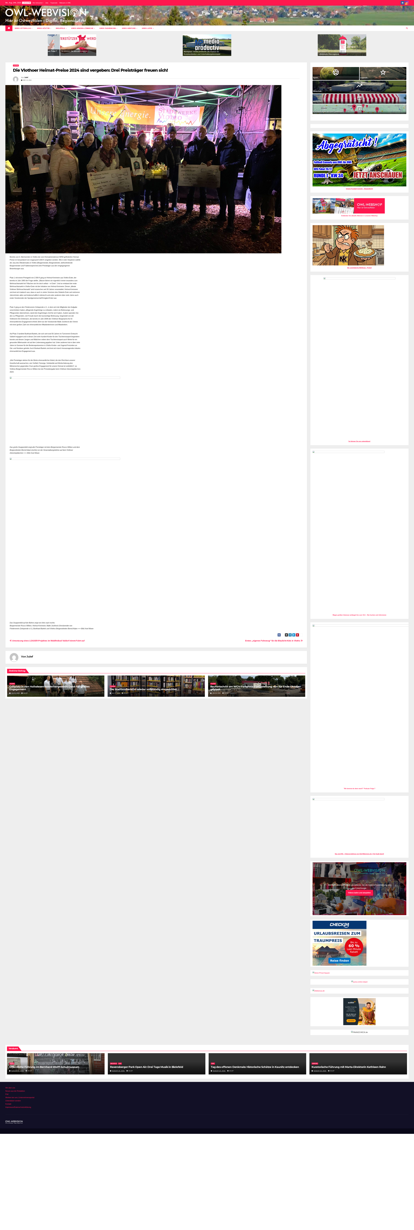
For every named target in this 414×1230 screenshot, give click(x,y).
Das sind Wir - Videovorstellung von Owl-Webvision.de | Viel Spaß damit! (359, 854)
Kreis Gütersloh (23, 28)
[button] (407, 28)
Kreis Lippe (147, 28)
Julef (26, 77)
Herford (315, 1063)
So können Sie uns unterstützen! (359, 441)
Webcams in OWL (65, 3)
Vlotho (16, 65)
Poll (6, 1094)
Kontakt (8, 1104)
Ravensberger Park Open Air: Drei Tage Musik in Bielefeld (146, 1067)
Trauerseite (53, 3)
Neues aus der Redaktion (15, 1091)
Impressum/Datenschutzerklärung (18, 1107)
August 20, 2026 (118, 1071)
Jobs (46, 3)
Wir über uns (10, 1088)
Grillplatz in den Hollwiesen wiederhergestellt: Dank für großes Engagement (49, 688)
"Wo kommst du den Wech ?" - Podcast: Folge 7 (81, 51)
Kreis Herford (129, 28)
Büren (12, 1063)
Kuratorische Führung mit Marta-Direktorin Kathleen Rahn (349, 1067)
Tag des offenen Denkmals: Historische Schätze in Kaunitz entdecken (255, 1067)
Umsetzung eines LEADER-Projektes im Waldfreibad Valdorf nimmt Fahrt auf (48, 641)
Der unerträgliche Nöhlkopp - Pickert (359, 268)
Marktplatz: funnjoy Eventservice (197, 54)
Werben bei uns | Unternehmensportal (19, 1097)
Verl (212, 1063)
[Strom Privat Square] (321, 973)
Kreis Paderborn (108, 28)
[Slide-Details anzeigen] (207, 45)
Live (120, 1063)
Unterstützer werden (13, 1101)
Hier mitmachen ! (38, 3)
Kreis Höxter (43, 28)
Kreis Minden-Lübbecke (82, 28)
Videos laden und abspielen (359, 893)
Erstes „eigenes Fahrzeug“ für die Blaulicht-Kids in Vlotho (273, 641)
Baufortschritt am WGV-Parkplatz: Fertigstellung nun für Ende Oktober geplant (255, 688)
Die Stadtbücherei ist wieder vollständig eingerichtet (143, 689)
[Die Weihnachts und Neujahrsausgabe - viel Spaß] (81, 45)
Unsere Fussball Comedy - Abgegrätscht (359, 189)
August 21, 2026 (17, 1071)
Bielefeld (61, 28)
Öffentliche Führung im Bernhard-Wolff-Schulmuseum (44, 1067)
